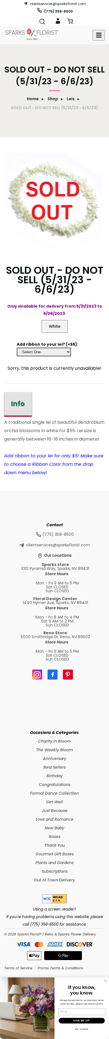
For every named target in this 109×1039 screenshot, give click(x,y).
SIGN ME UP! (81, 1020)
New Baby (54, 828)
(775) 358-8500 (58, 11)
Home (33, 99)
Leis (71, 99)
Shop (53, 99)
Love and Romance (55, 819)
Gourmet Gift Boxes (54, 854)
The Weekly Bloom (54, 750)
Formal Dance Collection (54, 793)
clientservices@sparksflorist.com (58, 3)
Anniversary (54, 758)
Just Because (55, 810)
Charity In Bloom (54, 741)
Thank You (54, 845)
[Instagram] (37, 675)
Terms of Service (18, 968)
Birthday (54, 776)
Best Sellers (54, 767)
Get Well (54, 802)
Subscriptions (55, 871)
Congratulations (54, 784)
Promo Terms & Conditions (60, 968)
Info (18, 403)
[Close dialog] (105, 981)
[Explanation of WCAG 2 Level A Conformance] (54, 901)
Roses (54, 836)
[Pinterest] (68, 675)
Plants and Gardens (54, 862)
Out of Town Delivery (54, 880)
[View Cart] (70, 22)
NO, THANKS (82, 1029)
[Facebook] (53, 675)
